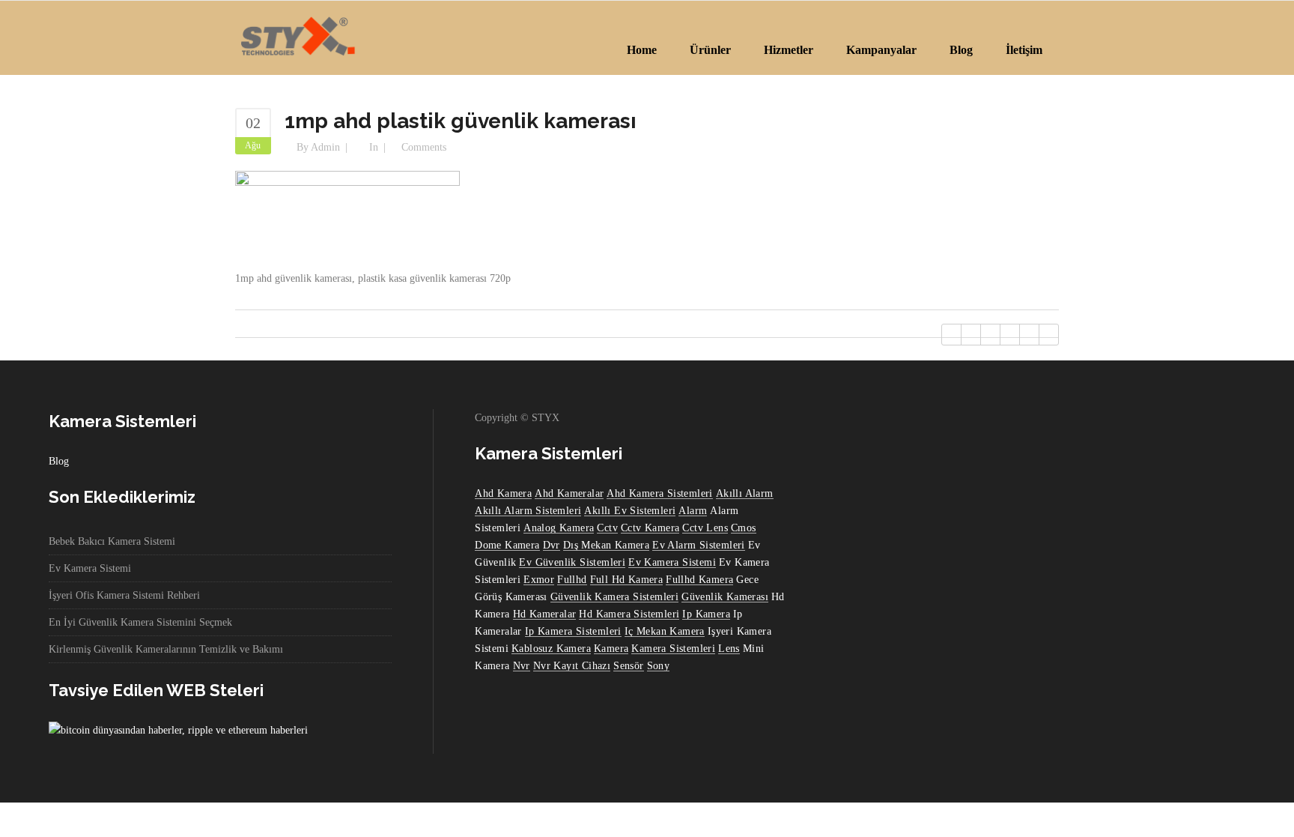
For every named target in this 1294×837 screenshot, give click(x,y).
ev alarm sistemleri (698, 545)
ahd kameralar (569, 493)
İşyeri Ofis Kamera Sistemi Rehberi (124, 595)
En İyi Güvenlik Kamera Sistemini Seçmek (140, 622)
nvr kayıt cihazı (571, 665)
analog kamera (558, 528)
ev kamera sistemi (672, 562)
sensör (628, 665)
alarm (692, 510)
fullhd (571, 579)
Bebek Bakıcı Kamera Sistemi (112, 541)
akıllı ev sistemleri (629, 510)
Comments (423, 147)
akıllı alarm (745, 493)
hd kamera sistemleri (629, 614)
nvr (521, 665)
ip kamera (706, 614)
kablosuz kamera (551, 648)
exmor (538, 579)
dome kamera (507, 545)
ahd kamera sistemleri (659, 493)
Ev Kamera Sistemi (90, 568)
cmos (743, 528)
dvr (551, 545)
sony (658, 665)
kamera (611, 648)
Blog (59, 461)
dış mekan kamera (606, 545)
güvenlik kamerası (724, 596)
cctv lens (705, 528)
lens (729, 648)
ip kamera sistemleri (573, 631)
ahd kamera (503, 493)
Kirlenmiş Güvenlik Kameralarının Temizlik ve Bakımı (166, 649)
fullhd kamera (699, 579)
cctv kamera (650, 528)
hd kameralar (545, 614)
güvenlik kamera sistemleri (614, 596)
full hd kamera (626, 579)
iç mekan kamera (665, 631)
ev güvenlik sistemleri (572, 562)
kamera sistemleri (673, 648)
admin (325, 147)
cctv (607, 528)
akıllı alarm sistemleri (528, 510)
